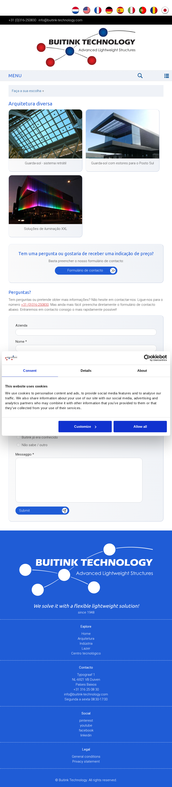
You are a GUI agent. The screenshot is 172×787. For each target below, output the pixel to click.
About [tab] (142, 370)
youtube (86, 725)
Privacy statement (86, 761)
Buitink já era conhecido (40, 437)
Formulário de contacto (85, 270)
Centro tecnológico (86, 653)
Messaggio (24, 454)
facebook (86, 730)
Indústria (86, 644)
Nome (21, 342)
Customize (82, 426)
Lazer (86, 648)
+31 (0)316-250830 (22, 20)
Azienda (21, 325)
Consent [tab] (30, 370)
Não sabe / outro (34, 445)
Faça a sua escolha (28, 91)
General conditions (86, 757)
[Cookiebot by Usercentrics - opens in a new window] (147, 358)
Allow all (140, 426)
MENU (15, 75)
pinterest (86, 721)
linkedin (86, 735)
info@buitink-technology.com (60, 20)
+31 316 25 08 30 (86, 689)
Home (86, 634)
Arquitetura (86, 639)
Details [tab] (86, 370)
